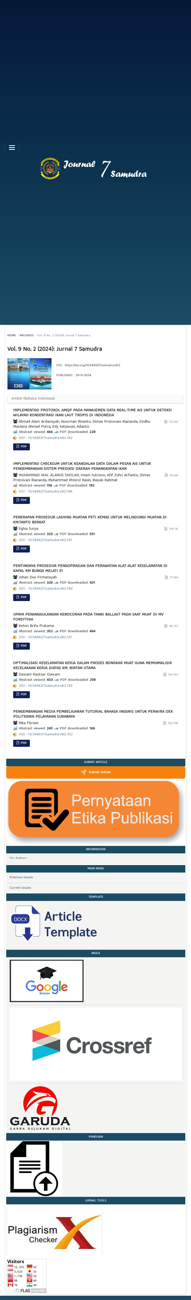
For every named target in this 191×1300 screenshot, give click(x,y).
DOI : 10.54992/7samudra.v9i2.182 (45, 438)
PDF (23, 447)
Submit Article (100, 772)
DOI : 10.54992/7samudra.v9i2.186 (45, 491)
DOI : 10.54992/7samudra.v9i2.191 (45, 637)
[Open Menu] (12, 147)
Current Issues (20, 888)
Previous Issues (21, 878)
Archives (27, 335)
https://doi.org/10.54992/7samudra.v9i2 (92, 365)
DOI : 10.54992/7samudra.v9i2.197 (45, 540)
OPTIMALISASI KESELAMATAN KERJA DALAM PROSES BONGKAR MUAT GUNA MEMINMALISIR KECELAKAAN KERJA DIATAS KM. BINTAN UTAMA (92, 666)
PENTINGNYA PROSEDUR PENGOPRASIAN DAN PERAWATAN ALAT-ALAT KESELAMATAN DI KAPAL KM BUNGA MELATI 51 (90, 569)
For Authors (18, 858)
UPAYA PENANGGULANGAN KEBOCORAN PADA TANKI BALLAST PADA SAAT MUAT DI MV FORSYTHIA (88, 617)
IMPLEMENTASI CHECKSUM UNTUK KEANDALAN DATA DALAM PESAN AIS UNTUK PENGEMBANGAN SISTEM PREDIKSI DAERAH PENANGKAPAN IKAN (82, 467)
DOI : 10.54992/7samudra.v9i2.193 (45, 686)
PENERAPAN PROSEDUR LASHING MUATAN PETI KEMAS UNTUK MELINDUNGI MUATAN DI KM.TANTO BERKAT (90, 520)
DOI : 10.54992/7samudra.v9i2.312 (46, 734)
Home (11, 335)
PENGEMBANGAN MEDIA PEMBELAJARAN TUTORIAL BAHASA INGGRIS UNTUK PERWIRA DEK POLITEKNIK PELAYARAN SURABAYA (93, 714)
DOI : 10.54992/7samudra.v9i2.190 (46, 589)
